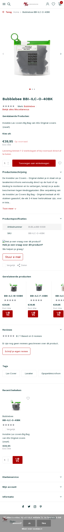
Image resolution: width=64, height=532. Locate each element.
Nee (44, 523)
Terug (8, 12)
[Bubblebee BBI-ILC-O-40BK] (16, 405)
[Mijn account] (47, 4)
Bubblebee (29, 106)
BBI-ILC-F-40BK (39, 296)
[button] (30, 89)
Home (16, 12)
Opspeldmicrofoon (51, 373)
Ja (29, 523)
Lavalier (29, 373)
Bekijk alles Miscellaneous (15, 109)
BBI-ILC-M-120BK (13, 296)
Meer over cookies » (32, 529)
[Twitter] (29, 506)
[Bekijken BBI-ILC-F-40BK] (39, 288)
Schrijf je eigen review (16, 351)
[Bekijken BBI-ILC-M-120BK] (13, 288)
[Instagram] (35, 506)
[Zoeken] (8, 4)
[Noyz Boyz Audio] (32, 4)
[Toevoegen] (7, 313)
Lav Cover (11, 373)
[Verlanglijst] (53, 4)
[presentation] (3, 54)
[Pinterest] (41, 506)
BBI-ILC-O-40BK (11, 420)
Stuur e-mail (13, 257)
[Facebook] (23, 506)
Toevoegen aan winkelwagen (34, 163)
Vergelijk (11, 265)
